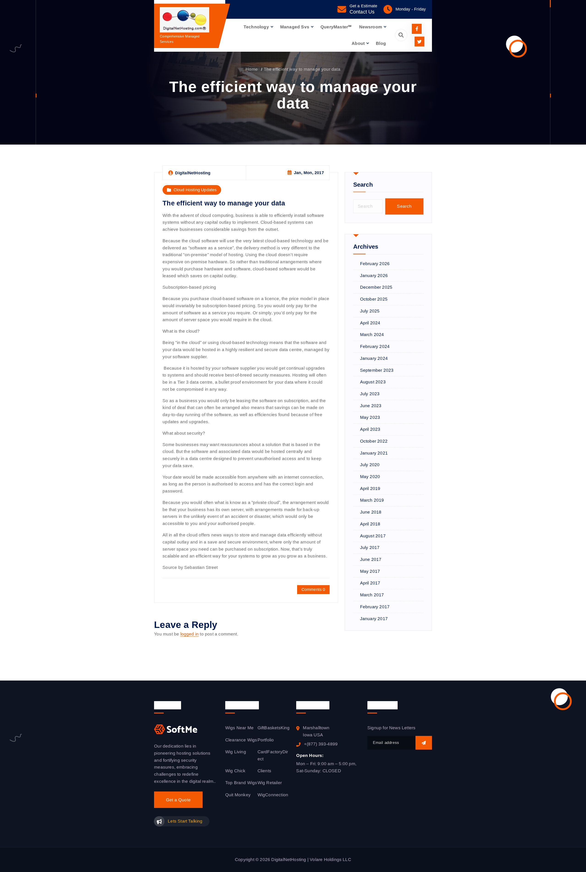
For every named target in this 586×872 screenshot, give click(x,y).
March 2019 (372, 500)
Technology (256, 26)
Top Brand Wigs (241, 782)
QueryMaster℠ (336, 26)
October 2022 (374, 441)
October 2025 (374, 299)
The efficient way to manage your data (302, 69)
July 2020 (370, 464)
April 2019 (370, 488)
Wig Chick (235, 770)
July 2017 (370, 547)
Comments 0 (313, 589)
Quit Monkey (238, 794)
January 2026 (374, 275)
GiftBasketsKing (274, 727)
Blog (381, 43)
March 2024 (372, 334)
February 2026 (375, 263)
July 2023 (370, 393)
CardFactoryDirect (273, 755)
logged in (189, 634)
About (358, 43)
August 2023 (373, 381)
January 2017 (374, 618)
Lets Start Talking (185, 821)
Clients (264, 770)
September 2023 (377, 370)
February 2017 (375, 606)
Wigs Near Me (239, 727)
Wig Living (235, 751)
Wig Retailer (270, 782)
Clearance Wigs (241, 739)
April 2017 (370, 583)
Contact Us (362, 12)
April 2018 (370, 524)
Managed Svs (294, 26)
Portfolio (266, 739)
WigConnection (273, 794)
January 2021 (374, 453)
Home (252, 69)
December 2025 (376, 287)
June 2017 (371, 559)
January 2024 (374, 358)
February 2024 (375, 346)
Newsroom (370, 26)
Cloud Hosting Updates (195, 190)
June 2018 (371, 512)
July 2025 (370, 311)
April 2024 (370, 322)
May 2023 (370, 417)
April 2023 (370, 429)
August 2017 (373, 535)
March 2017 (372, 594)
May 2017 (370, 571)
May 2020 (370, 476)
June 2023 (371, 405)
